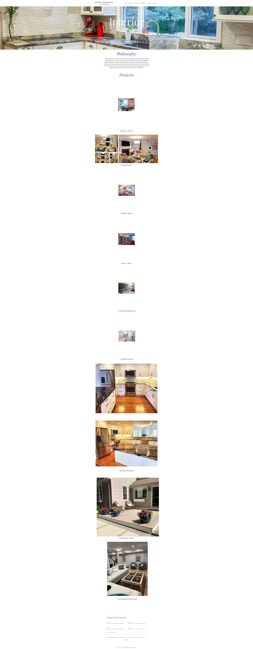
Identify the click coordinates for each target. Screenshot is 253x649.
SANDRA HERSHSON (104, 2)
